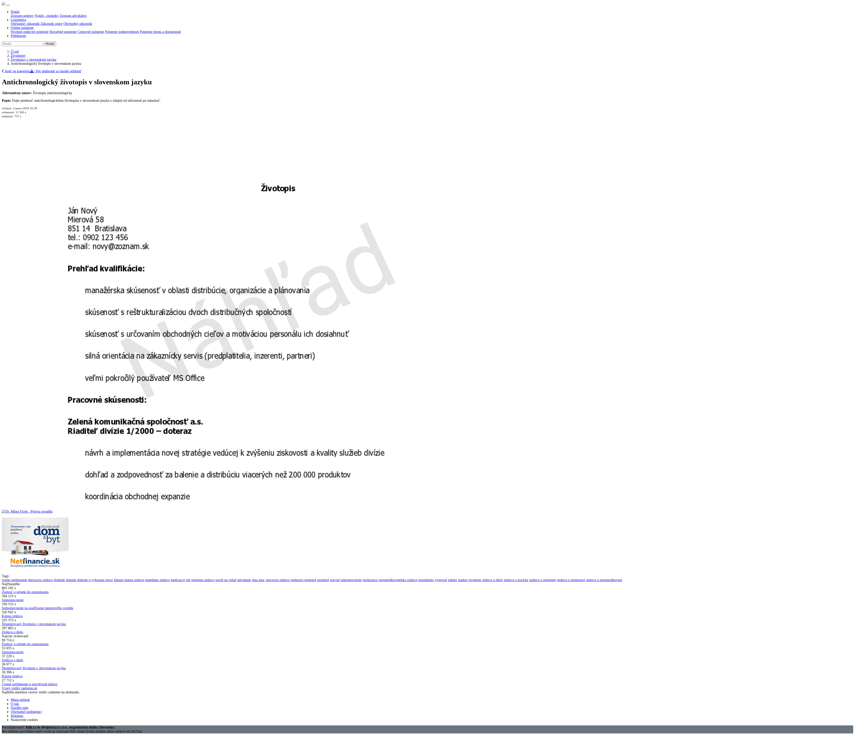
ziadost (463, 580)
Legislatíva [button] (18, 20)
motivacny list (180, 580)
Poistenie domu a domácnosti (160, 32)
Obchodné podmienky (26, 712)
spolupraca (370, 580)
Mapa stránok (20, 700)
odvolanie (244, 580)
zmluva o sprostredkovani (604, 580)
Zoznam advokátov (73, 16)
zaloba (452, 580)
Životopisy (18, 55)
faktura (119, 580)
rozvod (335, 580)
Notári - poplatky (47, 16)
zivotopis (474, 580)
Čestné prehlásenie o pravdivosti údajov (30, 684)
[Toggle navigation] (8, 5)
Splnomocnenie (13, 600)
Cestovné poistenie (90, 32)
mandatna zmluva (157, 580)
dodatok (59, 580)
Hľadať (50, 43)
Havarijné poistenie (63, 32)
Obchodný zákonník (77, 24)
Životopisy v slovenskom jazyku (33, 59)
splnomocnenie (351, 580)
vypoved (441, 580)
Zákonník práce (52, 24)
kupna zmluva (134, 580)
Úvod (15, 51)
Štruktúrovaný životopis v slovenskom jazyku (34, 624)
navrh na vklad (225, 580)
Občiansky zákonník (25, 24)
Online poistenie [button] (22, 28)
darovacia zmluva (40, 580)
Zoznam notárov (22, 16)
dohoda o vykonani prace (95, 580)
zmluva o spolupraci (571, 580)
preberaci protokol (303, 580)
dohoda (71, 580)
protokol (323, 580)
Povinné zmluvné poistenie (30, 32)
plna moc (258, 580)
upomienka (426, 580)
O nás (15, 704)
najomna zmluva (202, 580)
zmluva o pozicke (516, 580)
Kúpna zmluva (12, 616)
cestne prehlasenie (14, 580)
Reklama (17, 716)
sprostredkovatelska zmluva (398, 580)
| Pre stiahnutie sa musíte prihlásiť (57, 71)
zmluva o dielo (492, 580)
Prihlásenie (18, 36)
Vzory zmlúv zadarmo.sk (19, 688)
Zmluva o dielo (12, 632)
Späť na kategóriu (17, 71)
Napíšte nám (19, 708)
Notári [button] (15, 12)
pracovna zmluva (278, 580)
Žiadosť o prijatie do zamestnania (25, 592)
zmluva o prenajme (542, 580)
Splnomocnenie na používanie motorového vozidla (37, 608)
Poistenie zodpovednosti (122, 32)
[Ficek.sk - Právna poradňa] (27, 511)
